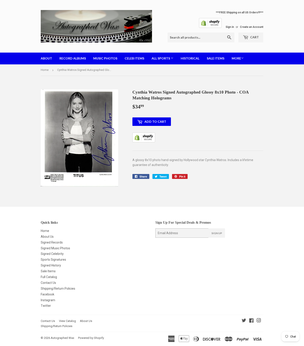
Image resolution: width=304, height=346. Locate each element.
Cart (254, 37)
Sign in (230, 27)
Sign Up (216, 233)
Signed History (51, 265)
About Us (47, 236)
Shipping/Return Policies (58, 288)
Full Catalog (49, 277)
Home (45, 70)
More (236, 58)
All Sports (161, 58)
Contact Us (48, 283)
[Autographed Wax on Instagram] (259, 321)
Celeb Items (134, 58)
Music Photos (105, 58)
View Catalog (67, 321)
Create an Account (251, 27)
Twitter (46, 305)
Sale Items (215, 58)
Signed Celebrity (52, 254)
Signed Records (52, 242)
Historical (190, 58)
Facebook (47, 294)
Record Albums (72, 58)
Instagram (48, 300)
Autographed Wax (62, 338)
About (46, 58)
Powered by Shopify (91, 338)
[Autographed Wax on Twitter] (244, 321)
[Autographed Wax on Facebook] (251, 321)
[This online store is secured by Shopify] (210, 27)
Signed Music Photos (55, 248)
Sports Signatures (53, 259)
